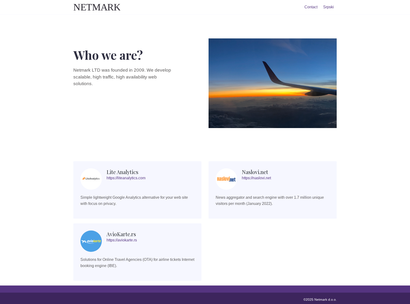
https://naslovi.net (256, 178)
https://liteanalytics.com (126, 178)
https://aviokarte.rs (122, 240)
